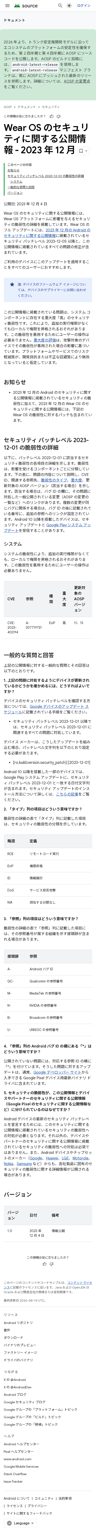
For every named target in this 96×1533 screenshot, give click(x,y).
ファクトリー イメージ (20, 1353)
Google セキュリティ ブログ (24, 1402)
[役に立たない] (58, 116)
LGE (65, 1158)
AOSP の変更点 (77, 81)
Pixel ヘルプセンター (19, 1451)
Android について (17, 1498)
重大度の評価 (45, 340)
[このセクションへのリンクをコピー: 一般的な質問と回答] (58, 656)
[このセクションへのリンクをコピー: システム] (26, 544)
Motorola (80, 1158)
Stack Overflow (15, 1474)
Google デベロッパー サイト (57, 1072)
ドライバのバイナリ (18, 1360)
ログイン (83, 5)
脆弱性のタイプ (54, 480)
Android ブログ (15, 1395)
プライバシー (37, 1506)
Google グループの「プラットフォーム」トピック (40, 1409)
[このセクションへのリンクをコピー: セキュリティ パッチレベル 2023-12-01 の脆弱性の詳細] (63, 448)
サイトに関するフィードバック (29, 1513)
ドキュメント (14, 20)
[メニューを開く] (7, 5)
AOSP (8, 107)
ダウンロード (13, 1338)
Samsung (24, 1164)
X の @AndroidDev (17, 1387)
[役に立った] (51, 116)
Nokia (8, 1164)
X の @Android (15, 1380)
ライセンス (15, 1506)
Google (36, 1158)
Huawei (52, 1158)
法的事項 (65, 1498)
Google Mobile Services (21, 1466)
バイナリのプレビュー (20, 1345)
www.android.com (17, 1459)
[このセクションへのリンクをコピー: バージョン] (36, 1195)
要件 (7, 1330)
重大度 (76, 480)
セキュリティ (51, 107)
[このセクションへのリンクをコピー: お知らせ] (30, 383)
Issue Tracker (13, 1481)
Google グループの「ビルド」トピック (32, 1417)
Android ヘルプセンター (21, 1444)
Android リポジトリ (18, 1323)
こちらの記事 (67, 794)
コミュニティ (44, 1498)
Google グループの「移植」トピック (31, 1424)
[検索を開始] (60, 5)
